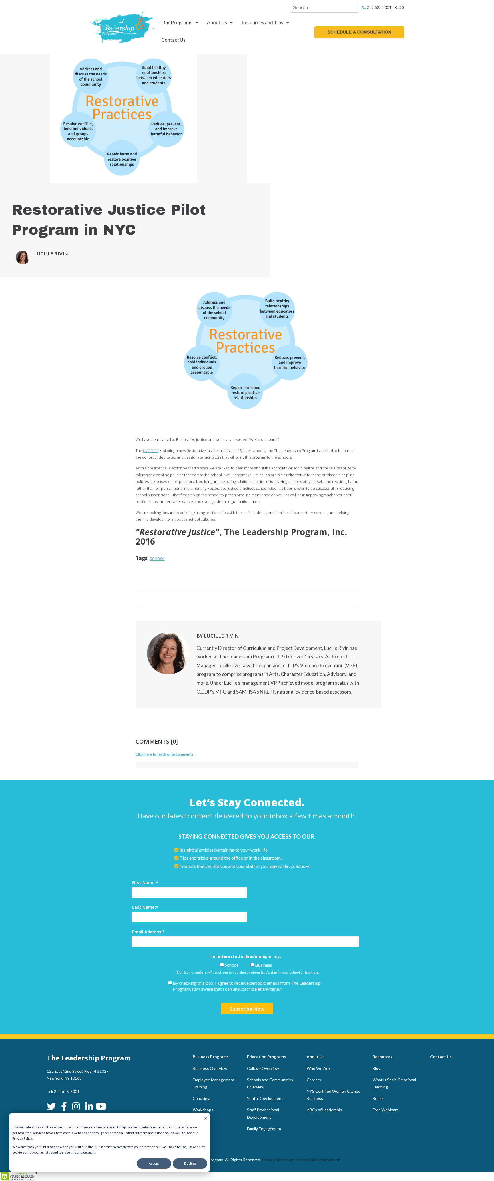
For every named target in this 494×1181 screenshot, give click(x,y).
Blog (399, 7)
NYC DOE (150, 450)
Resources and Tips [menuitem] (262, 22)
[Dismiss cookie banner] (205, 1118)
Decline (190, 1163)
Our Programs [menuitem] (176, 22)
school (157, 558)
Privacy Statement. (279, 1159)
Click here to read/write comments (164, 754)
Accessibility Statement (318, 1159)
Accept (154, 1163)
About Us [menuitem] (217, 22)
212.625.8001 (378, 7)
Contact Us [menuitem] (173, 40)
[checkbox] (245, 965)
